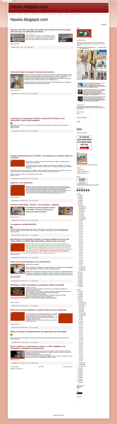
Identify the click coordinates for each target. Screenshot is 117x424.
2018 (79, 273)
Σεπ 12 (80, 236)
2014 (79, 201)
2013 (79, 200)
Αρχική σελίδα (12, 13)
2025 (79, 284)
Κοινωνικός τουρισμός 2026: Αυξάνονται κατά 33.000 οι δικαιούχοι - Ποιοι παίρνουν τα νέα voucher (93, 84)
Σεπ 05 (80, 225)
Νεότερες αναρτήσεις (15, 366)
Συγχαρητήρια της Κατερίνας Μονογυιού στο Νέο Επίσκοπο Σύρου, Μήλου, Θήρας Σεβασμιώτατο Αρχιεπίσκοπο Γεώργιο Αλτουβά (91, 44)
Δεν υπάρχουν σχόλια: (24, 93)
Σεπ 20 (80, 249)
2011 (79, 197)
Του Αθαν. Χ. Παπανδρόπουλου (65, 322)
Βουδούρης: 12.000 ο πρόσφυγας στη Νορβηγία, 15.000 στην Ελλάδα (37, 285)
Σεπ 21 (80, 250)
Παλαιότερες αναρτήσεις (67, 366)
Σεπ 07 (80, 228)
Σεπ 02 (80, 222)
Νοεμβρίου (81, 268)
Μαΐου (80, 212)
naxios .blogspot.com (83, 173)
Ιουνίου (80, 214)
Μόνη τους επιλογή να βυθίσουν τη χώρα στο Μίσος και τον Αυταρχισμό (38, 310)
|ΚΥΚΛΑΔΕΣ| (60, 13)
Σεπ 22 (80, 252)
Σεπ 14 (80, 239)
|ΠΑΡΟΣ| (67, 13)
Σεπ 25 (80, 257)
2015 (79, 203)
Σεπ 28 (80, 261)
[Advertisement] (41, 59)
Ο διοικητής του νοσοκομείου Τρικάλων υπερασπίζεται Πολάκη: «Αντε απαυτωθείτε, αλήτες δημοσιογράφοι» (37, 119)
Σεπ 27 (80, 260)
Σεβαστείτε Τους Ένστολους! (21, 183)
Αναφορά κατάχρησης (82, 132)
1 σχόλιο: (22, 47)
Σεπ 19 (80, 247)
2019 (79, 275)
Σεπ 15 (80, 241)
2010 (79, 195)
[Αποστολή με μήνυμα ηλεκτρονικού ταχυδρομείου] (27, 47)
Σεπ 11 (80, 234)
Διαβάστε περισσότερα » (15, 43)
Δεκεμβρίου (81, 270)
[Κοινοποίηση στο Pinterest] (32, 47)
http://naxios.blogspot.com (84, 171)
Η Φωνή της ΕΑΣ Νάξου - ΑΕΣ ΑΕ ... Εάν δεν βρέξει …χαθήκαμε (34, 205)
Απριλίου (81, 211)
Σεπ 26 (80, 258)
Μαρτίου (80, 209)
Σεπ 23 (80, 253)
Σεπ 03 (80, 223)
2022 (79, 280)
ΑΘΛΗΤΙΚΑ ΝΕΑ (35, 13)
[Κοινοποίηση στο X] (30, 47)
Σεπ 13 (80, 333)
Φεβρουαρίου (81, 208)
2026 (79, 286)
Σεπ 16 (80, 242)
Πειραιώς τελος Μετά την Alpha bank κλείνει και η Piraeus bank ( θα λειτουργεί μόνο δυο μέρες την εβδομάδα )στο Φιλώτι (40, 31)
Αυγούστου (81, 217)
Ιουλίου (80, 215)
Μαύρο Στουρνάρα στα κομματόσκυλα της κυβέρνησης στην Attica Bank (38, 332)
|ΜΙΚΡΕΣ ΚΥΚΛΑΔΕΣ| (75, 13)
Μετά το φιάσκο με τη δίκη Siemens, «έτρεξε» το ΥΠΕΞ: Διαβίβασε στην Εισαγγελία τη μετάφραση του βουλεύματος (37, 347)
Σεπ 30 (80, 360)
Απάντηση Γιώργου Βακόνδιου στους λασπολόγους (30, 262)
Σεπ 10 (80, 233)
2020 (79, 276)
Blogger (62, 415)
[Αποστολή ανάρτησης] (25, 47)
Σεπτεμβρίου (81, 219)
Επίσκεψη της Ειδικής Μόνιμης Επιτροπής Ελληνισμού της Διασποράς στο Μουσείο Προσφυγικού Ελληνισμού (94, 97)
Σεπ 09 (80, 231)
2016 (79, 205)
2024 (79, 283)
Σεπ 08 (80, 230)
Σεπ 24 (80, 255)
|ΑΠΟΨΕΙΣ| (43, 13)
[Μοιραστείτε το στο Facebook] (31, 47)
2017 (79, 272)
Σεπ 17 (80, 244)
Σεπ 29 (80, 263)
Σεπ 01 (80, 220)
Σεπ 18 (80, 245)
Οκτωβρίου (81, 362)
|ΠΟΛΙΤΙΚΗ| (19, 13)
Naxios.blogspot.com (29, 6)
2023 (79, 281)
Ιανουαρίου (81, 206)
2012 (79, 198)
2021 (79, 278)
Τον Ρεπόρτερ (81, 169)
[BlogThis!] (28, 47)
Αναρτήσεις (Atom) (19, 368)
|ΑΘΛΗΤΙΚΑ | (27, 13)
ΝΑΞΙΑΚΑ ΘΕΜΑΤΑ (52, 13)
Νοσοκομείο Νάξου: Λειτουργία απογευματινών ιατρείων (32, 72)
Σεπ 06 (80, 226)
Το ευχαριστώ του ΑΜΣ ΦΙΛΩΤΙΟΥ (23, 224)
